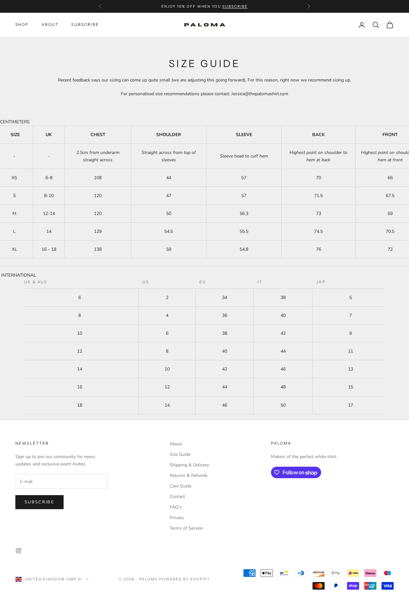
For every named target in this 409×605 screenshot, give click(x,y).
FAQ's (176, 507)
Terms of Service (186, 528)
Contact (177, 497)
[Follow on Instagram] (18, 551)
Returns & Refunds (189, 475)
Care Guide (180, 486)
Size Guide (180, 454)
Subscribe (39, 502)
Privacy (177, 518)
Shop (22, 24)
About (50, 24)
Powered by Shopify (184, 579)
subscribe (235, 6)
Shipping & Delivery (189, 465)
